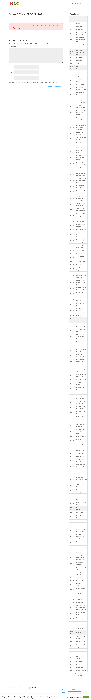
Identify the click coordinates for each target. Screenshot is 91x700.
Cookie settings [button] (76, 697)
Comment (12, 47)
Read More (68, 697)
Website (11, 78)
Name (11, 67)
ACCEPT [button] (86, 697)
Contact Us (74, 3)
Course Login (62, 691)
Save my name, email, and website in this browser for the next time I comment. (34, 82)
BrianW (13, 17)
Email (11, 72)
